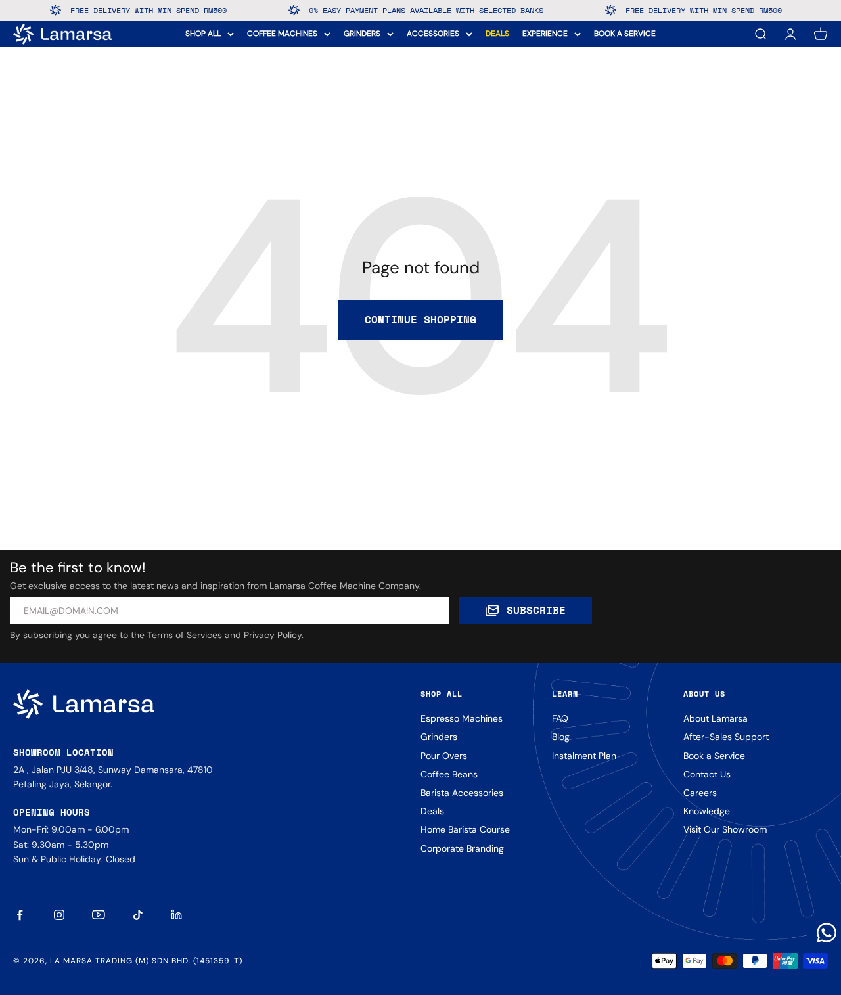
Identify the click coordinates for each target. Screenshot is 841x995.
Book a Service (714, 756)
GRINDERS (362, 33)
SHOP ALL (203, 33)
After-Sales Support (726, 737)
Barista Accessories (461, 792)
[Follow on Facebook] (19, 914)
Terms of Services (184, 635)
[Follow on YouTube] (98, 914)
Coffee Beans (449, 774)
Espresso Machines (461, 718)
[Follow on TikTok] (138, 914)
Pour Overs (443, 756)
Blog (561, 737)
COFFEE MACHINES (282, 33)
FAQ (560, 718)
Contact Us (707, 774)
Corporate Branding (462, 848)
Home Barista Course (465, 829)
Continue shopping (420, 319)
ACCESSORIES (433, 33)
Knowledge (706, 811)
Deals (432, 811)
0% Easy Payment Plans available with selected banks (413, 10)
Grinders (438, 737)
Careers (700, 792)
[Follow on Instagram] (59, 914)
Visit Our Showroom (725, 829)
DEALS (497, 33)
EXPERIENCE (545, 33)
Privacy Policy (273, 635)
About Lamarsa (715, 718)
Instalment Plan (584, 756)
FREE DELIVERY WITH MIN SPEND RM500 (136, 10)
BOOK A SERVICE (625, 33)
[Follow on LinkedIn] (177, 914)
